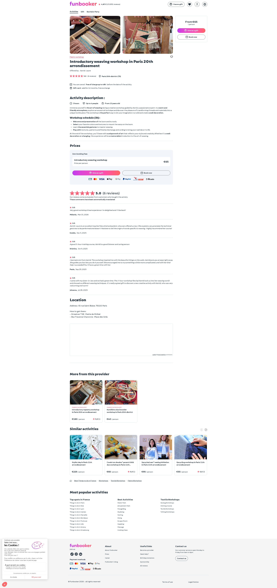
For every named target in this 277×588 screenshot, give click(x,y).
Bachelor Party (93, 12)
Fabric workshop (77, 57)
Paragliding (122, 509)
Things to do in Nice (77, 506)
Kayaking (121, 524)
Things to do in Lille (77, 524)
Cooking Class (123, 530)
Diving (120, 518)
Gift (82, 12)
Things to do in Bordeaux (79, 518)
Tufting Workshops (167, 512)
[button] (189, 4)
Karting (120, 515)
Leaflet (154, 354)
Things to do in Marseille (78, 515)
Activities (74, 11)
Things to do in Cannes (78, 512)
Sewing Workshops (167, 503)
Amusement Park (124, 506)
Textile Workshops (167, 509)
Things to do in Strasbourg (79, 530)
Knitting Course (166, 506)
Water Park (122, 503)
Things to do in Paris (77, 503)
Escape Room (122, 521)
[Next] (206, 430)
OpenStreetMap (162, 354)
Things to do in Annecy (78, 527)
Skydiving (121, 512)
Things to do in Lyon (77, 509)
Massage (121, 527)
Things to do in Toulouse (78, 521)
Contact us (181, 558)
